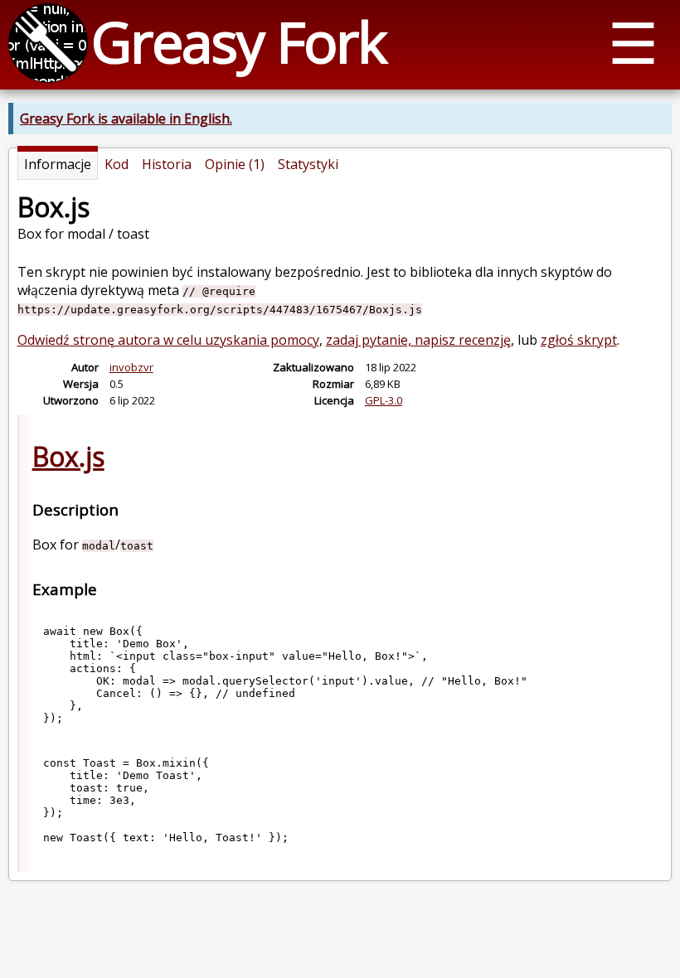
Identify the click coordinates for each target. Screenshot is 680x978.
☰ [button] (633, 41)
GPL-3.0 (383, 400)
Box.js (68, 456)
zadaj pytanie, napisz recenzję (418, 340)
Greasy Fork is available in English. (126, 118)
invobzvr (131, 367)
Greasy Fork (238, 41)
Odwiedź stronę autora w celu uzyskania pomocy (168, 340)
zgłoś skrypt (579, 340)
